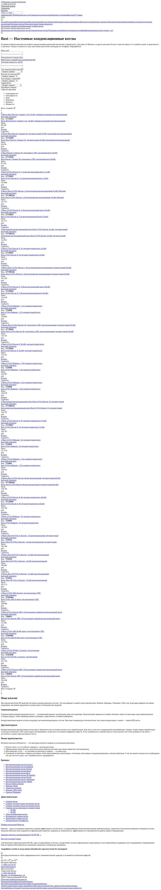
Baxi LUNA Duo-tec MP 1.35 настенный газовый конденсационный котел (30, 619)
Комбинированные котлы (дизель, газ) (97, 30)
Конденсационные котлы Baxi (18, 773)
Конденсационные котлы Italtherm (19, 767)
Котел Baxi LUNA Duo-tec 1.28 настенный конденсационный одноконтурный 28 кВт (35, 274)
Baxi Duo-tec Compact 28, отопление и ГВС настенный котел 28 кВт (28, 159)
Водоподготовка (87, 22)
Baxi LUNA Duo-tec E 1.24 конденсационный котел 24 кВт (24, 217)
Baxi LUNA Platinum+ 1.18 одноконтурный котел (20, 370)
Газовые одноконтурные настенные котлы (23, 806)
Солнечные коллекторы (29, 888)
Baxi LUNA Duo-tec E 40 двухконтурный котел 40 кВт (23, 504)
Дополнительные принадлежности (39, 24)
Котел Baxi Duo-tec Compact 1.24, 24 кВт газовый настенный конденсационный (33, 121)
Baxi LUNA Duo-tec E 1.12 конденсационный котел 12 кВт (24, 178)
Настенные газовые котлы (11, 26)
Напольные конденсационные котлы (16, 30)
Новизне (9, 102)
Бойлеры (18, 22)
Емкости (77, 22)
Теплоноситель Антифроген (17, 821)
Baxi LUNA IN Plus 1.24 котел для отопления (19, 657)
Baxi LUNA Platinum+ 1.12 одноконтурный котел (20, 312)
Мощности (10, 104)
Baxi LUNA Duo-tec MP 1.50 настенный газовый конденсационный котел (30, 676)
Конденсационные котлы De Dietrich (20, 775)
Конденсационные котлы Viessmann (20, 779)
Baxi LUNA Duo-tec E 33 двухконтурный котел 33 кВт (23, 427)
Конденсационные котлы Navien (19, 769)
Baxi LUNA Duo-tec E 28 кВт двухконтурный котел (21, 351)
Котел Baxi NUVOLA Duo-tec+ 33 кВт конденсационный (24, 580)
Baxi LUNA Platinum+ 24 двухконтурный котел (20, 446)
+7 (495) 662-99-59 (8, 873)
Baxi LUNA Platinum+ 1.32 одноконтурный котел (20, 465)
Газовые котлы (12, 801)
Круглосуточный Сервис (11, 839)
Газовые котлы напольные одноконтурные (23, 808)
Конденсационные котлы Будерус (19, 765)
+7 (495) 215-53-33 (8, 4)
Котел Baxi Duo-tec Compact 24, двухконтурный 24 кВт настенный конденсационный (35, 140)
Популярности (11, 96)
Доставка (28, 15)
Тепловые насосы (17, 24)
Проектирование (7, 882)
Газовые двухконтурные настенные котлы (22, 804)
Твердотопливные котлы (72, 30)
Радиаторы (10, 22)
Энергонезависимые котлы (16, 814)
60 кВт (13, 812)
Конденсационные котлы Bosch (18, 771)
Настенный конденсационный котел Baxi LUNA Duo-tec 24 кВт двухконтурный (33, 236)
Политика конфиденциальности (14, 879)
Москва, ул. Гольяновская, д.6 (13, 875)
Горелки (25, 22)
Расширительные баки (65, 22)
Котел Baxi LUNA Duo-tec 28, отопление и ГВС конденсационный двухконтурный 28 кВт (37, 331)
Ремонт (30, 882)
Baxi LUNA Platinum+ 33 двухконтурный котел (20, 523)
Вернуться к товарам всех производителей (18, 60)
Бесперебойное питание (133, 22)
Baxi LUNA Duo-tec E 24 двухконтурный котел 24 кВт (23, 255)
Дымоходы (51, 22)
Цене (8, 98)
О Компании (11, 15)
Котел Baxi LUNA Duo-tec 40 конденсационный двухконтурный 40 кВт (30, 485)
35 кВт (13, 810)
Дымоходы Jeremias (13, 788)
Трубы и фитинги (101, 22)
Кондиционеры (35, 22)
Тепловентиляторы (116, 22)
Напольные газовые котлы (32, 26)
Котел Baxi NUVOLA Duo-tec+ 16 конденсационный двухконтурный (29, 542)
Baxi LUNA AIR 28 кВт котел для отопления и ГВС (21, 638)
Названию (10, 100)
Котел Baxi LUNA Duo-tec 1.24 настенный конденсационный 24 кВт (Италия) (32, 197)
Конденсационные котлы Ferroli (18, 777)
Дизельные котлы (55, 30)
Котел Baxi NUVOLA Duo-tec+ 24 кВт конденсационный (24, 561)
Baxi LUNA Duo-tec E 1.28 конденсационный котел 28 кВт (24, 293)
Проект (53, 15)
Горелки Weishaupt (13, 792)
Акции (41, 15)
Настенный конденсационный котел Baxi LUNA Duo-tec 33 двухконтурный (31, 408)
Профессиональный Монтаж (12, 825)
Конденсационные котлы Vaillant (19, 782)
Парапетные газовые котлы (17, 818)
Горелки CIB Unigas (14, 790)
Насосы (44, 22)
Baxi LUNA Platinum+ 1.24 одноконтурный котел (20, 389)
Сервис (78, 15)
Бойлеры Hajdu (12, 786)
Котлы (3, 22)
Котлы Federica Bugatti (15, 784)
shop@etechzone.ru (8, 867)
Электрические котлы (39, 30)
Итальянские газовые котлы (17, 816)
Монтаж (66, 15)
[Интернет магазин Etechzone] (13, 2)
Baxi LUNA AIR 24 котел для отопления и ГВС (20, 599)
